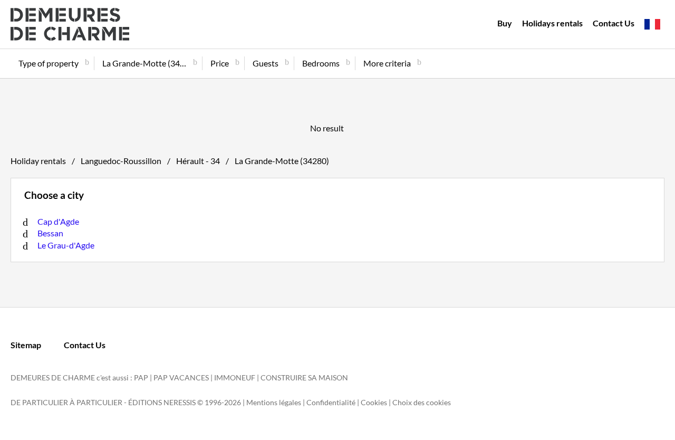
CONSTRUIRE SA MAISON (304, 377)
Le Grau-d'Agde (65, 245)
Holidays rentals (552, 23)
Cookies (374, 402)
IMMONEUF (234, 377)
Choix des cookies (421, 402)
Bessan (50, 233)
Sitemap (26, 345)
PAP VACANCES (181, 377)
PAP (141, 377)
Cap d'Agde (58, 221)
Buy (504, 23)
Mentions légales (273, 402)
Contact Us (613, 23)
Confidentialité (330, 402)
